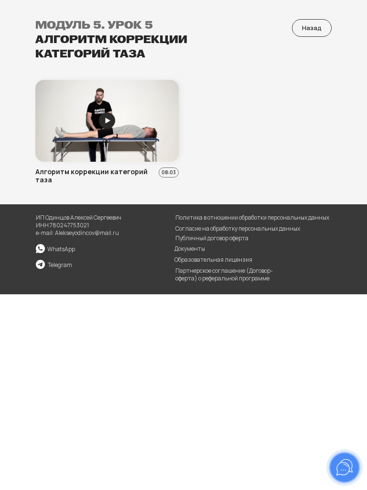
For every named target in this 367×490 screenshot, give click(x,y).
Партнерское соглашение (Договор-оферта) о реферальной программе (224, 274)
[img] (40, 264)
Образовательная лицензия (213, 260)
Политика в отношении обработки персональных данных (252, 217)
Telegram (60, 265)
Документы (189, 249)
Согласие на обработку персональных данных (237, 228)
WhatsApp (61, 249)
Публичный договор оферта (211, 238)
